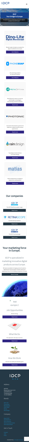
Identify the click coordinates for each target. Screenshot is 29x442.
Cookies (15, 439)
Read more (15, 105)
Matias (5, 409)
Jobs (5, 434)
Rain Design (7, 410)
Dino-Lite (6, 402)
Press (5, 435)
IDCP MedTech (7, 419)
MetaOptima (7, 405)
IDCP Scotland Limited (9, 423)
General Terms (20, 439)
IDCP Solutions (7, 421)
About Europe (14, 274)
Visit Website (15, 52)
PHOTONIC (6, 407)
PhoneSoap (6, 404)
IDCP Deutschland (8, 424)
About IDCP (6, 418)
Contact (6, 432)
